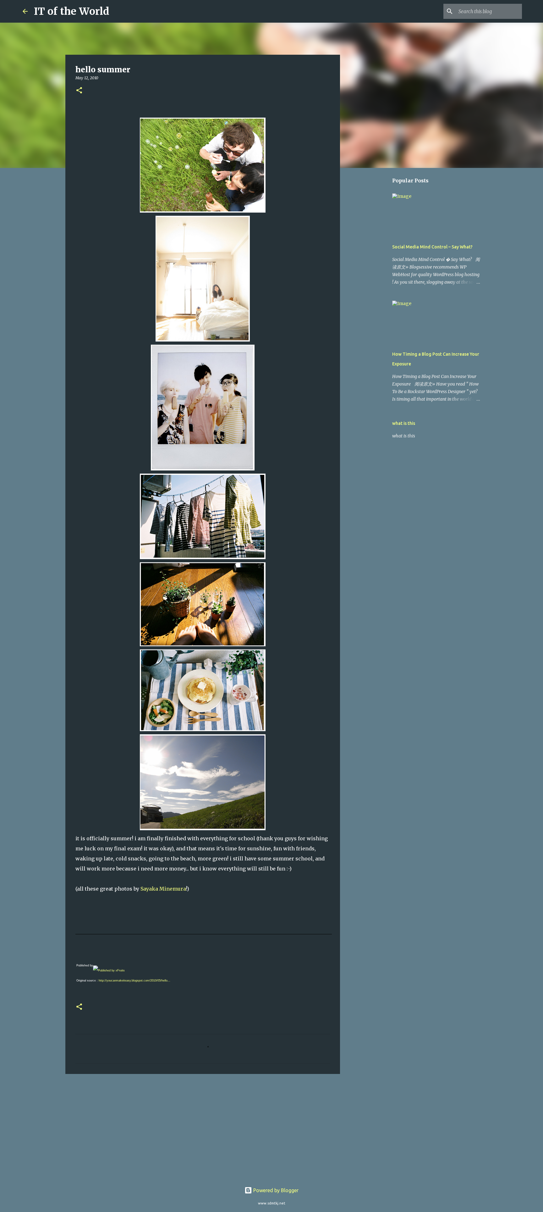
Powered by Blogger (275, 1190)
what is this (403, 423)
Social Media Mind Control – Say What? (432, 246)
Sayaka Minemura (163, 889)
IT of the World (71, 11)
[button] (79, 90)
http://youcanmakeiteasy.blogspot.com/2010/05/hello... (134, 980)
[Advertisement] (203, 1127)
